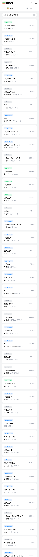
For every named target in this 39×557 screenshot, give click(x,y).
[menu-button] (36, 3)
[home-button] (31, 3)
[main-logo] (7, 3)
